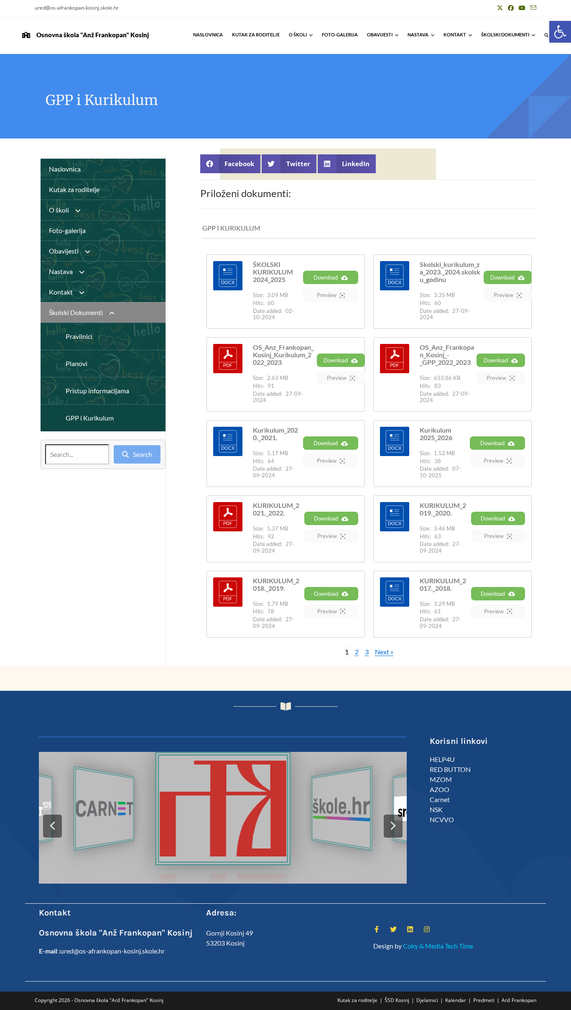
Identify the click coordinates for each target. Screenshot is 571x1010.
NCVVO (442, 819)
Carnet (440, 799)
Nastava (418, 34)
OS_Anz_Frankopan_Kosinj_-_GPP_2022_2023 (447, 354)
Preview (326, 295)
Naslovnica (208, 34)
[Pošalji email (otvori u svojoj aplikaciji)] (532, 8)
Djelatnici (427, 1000)
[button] (560, 32)
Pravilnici (79, 336)
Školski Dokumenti (505, 34)
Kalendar (455, 1000)
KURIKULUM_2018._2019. (276, 584)
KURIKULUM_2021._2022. (276, 509)
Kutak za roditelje (256, 34)
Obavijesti (380, 34)
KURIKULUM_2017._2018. (443, 584)
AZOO (439, 789)
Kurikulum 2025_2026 (436, 433)
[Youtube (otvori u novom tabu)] (522, 8)
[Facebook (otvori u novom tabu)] (510, 8)
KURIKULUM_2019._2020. (443, 509)
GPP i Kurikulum (90, 418)
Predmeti (484, 1000)
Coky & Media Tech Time (438, 946)
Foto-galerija (340, 34)
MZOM (441, 779)
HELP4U (442, 759)
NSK (436, 809)
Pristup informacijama (97, 391)
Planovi (76, 363)
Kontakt (455, 34)
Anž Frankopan (519, 1000)
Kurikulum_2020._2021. (275, 433)
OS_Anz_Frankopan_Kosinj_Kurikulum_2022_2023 (283, 354)
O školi (298, 34)
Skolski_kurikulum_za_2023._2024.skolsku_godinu (450, 271)
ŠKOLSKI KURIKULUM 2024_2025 (273, 271)
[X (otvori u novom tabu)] (500, 8)
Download (326, 277)
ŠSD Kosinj (397, 1000)
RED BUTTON (450, 769)
